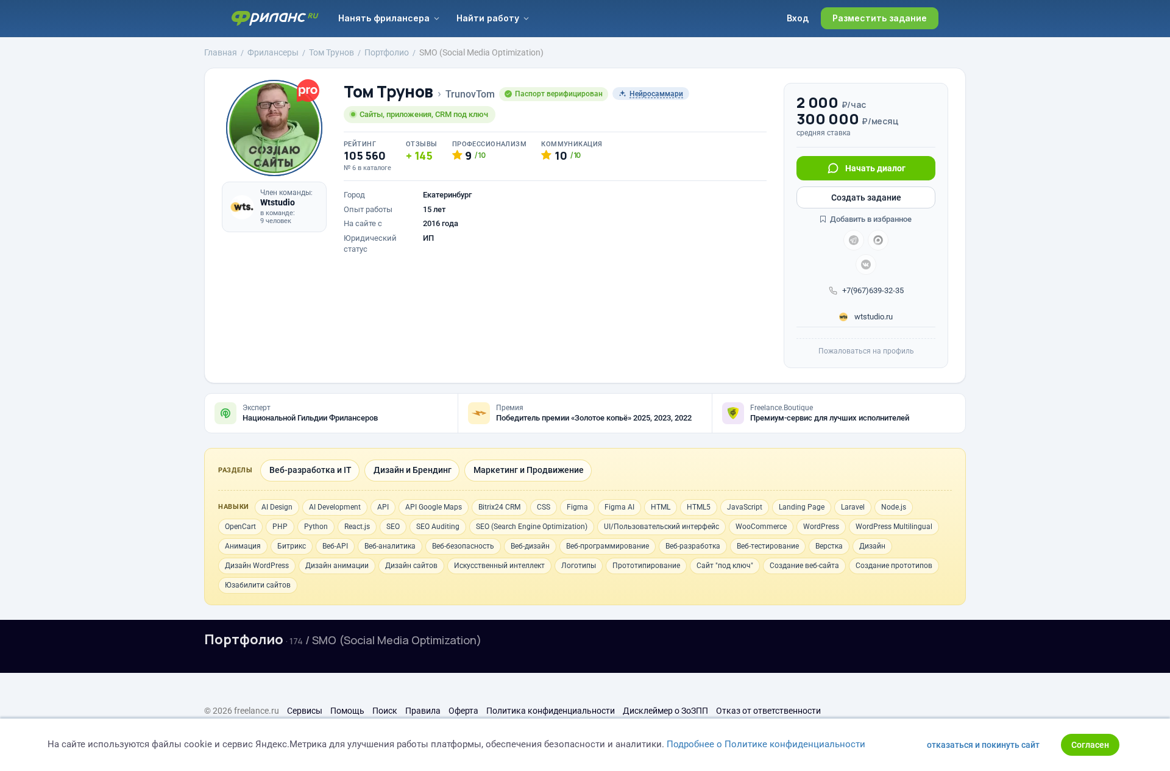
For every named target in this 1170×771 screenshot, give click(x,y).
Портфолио (243, 639)
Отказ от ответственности (768, 711)
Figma (577, 507)
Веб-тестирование (768, 546)
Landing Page (801, 507)
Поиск (384, 711)
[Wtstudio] (242, 207)
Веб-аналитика (390, 546)
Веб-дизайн (530, 546)
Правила (423, 711)
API (383, 507)
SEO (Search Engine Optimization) (531, 526)
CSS (543, 507)
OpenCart (240, 526)
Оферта (463, 711)
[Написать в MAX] (878, 240)
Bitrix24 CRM (499, 507)
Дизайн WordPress (257, 565)
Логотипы (578, 565)
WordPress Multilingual (894, 526)
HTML (660, 507)
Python (316, 526)
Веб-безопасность (463, 546)
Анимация (243, 546)
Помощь (347, 711)
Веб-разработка (692, 546)
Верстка (829, 546)
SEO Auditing (437, 526)
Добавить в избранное (870, 219)
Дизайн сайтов (411, 565)
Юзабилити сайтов (258, 585)
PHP (280, 526)
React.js (357, 526)
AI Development (335, 507)
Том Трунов (388, 92)
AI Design (276, 507)
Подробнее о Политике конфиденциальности (766, 744)
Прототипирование (646, 565)
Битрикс (291, 546)
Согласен (1090, 745)
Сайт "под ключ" (725, 565)
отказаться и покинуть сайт (983, 745)
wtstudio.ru (873, 316)
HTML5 (699, 507)
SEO (393, 526)
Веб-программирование (607, 546)
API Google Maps (433, 507)
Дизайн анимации (337, 565)
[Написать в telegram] (853, 240)
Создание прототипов (894, 565)
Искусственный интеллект (499, 565)
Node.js (893, 507)
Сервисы (304, 711)
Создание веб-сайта (804, 565)
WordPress (821, 526)
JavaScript (744, 507)
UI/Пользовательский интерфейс (661, 526)
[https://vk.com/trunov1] (866, 264)
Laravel (853, 507)
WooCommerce (761, 526)
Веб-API (335, 546)
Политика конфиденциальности (550, 711)
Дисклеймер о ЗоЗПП (665, 711)
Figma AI (619, 507)
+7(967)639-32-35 (873, 290)
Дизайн (872, 546)
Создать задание (866, 197)
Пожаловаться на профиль (866, 351)
